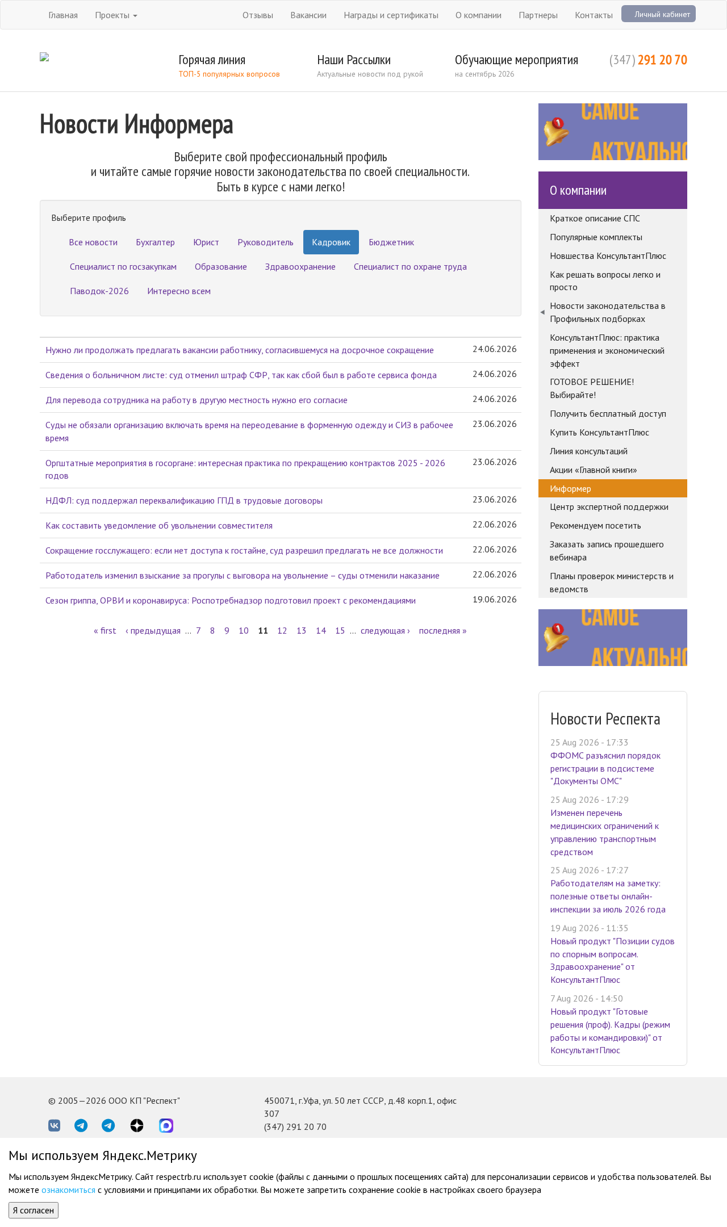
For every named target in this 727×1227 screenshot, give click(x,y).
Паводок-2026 (99, 290)
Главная (63, 14)
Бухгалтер (155, 242)
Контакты (594, 14)
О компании (479, 14)
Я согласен (33, 1210)
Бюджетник (391, 242)
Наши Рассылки (354, 59)
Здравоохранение (300, 266)
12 (282, 630)
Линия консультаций (589, 451)
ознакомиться (68, 1189)
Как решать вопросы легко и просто (605, 281)
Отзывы (258, 14)
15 (340, 630)
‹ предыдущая (153, 630)
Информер (570, 488)
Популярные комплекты (596, 236)
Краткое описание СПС (595, 218)
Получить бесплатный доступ (608, 413)
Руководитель (265, 242)
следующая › (385, 630)
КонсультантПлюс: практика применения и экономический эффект (607, 350)
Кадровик (331, 242)
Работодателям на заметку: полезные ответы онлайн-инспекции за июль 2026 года (608, 896)
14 (321, 630)
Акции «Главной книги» (593, 469)
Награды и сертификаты (391, 14)
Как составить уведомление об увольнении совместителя (159, 525)
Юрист (206, 242)
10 (244, 630)
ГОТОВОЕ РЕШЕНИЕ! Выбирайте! (592, 388)
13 (301, 630)
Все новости (93, 242)
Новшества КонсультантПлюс (608, 255)
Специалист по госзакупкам (123, 266)
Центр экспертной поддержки (609, 506)
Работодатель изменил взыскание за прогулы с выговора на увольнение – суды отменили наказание (242, 575)
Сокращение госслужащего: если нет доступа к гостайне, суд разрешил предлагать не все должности (244, 550)
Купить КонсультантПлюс (599, 432)
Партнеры (538, 14)
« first (105, 630)
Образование (221, 266)
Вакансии (308, 14)
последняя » (443, 630)
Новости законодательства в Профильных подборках (608, 312)
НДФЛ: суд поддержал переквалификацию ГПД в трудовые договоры (184, 500)
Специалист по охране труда (410, 266)
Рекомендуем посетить (595, 525)
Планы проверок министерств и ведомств (612, 582)
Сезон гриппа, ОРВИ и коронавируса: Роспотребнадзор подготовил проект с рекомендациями (230, 600)
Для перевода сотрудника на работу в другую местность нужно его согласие (196, 399)
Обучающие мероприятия (516, 59)
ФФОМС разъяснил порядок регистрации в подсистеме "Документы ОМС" (605, 768)
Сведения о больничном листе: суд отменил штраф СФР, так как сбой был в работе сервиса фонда (241, 374)
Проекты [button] (113, 14)
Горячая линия (211, 59)
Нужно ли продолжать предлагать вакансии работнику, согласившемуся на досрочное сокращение (239, 349)
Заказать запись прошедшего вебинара (607, 550)
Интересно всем (179, 290)
